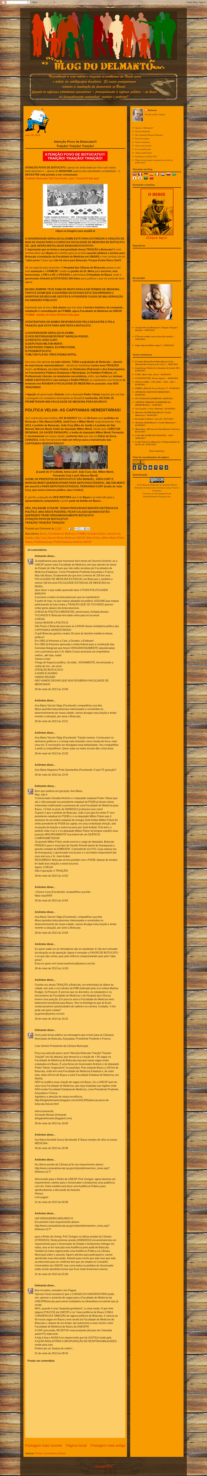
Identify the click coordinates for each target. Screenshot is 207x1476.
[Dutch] (163, 174)
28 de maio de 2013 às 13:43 (51, 774)
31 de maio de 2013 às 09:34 (51, 1353)
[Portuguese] (174, 174)
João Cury (40, 537)
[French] (140, 174)
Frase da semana (142, 138)
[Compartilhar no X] (82, 528)
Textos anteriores (142, 142)
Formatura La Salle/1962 (146, 156)
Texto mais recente (143, 145)
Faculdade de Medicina (61, 533)
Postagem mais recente (43, 1445)
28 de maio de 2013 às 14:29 (51, 968)
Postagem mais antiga (108, 1445)
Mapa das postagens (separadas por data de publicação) (154, 161)
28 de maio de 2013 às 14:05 (51, 932)
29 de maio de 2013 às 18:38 (51, 1148)
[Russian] (169, 174)
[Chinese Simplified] (152, 178)
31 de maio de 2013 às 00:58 (51, 1202)
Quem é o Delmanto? (144, 127)
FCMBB (81, 533)
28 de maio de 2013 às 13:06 (51, 689)
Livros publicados (143, 149)
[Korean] (140, 178)
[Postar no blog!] (79, 528)
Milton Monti (109, 537)
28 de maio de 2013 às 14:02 (51, 875)
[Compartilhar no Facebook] (85, 528)
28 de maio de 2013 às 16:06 (51, 1123)
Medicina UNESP (75, 537)
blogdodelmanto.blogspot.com (156, 496)
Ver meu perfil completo (155, 114)
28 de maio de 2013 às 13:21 (51, 721)
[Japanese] (135, 178)
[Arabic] (146, 178)
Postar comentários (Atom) (50, 1453)
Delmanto (41, 556)
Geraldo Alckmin (96, 533)
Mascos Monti (55, 537)
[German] (146, 174)
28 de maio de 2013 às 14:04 (51, 900)
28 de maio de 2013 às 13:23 (51, 753)
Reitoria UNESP (82, 542)
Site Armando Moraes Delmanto (149, 134)
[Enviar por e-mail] (76, 528)
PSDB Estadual (62, 542)
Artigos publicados (143, 152)
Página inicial (76, 1445)
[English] (135, 174)
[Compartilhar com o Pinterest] (88, 528)
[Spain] (152, 174)
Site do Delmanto (142, 131)
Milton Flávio (93, 537)
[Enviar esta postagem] (69, 528)
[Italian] (157, 174)
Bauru (43, 533)
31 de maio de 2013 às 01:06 (51, 1274)
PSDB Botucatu (43, 542)
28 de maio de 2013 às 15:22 (51, 1018)
